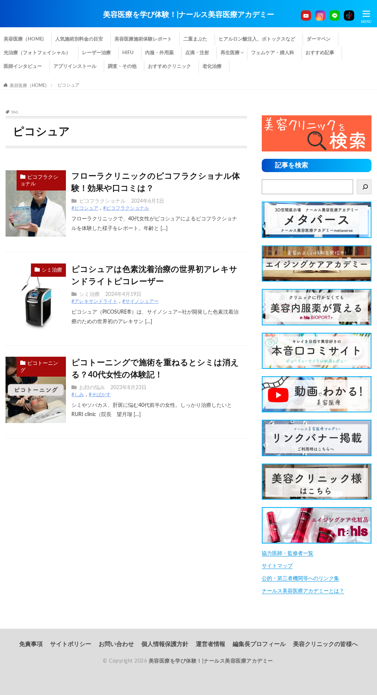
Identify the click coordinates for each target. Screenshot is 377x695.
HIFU (128, 52)
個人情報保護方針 (164, 644)
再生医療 (230, 52)
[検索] (364, 186)
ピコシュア (68, 85)
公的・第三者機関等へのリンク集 (300, 578)
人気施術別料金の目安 (79, 39)
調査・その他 (122, 66)
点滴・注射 (197, 52)
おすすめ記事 (320, 52)
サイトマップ (277, 566)
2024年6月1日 (147, 201)
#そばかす (100, 394)
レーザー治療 (96, 52)
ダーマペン (319, 39)
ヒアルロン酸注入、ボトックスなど (257, 39)
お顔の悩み (92, 387)
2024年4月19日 (123, 294)
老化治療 (212, 66)
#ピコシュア (84, 208)
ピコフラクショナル (39, 181)
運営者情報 (210, 644)
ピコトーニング (39, 367)
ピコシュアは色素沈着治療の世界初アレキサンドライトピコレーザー (154, 275)
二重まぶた (195, 39)
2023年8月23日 (128, 387)
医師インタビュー (23, 66)
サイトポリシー (70, 644)
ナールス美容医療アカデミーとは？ (303, 591)
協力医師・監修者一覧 (287, 553)
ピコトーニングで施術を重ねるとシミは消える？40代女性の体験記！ (155, 369)
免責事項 (31, 644)
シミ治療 (52, 270)
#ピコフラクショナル (126, 208)
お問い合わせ (116, 644)
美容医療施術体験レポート (143, 39)
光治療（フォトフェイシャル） (37, 52)
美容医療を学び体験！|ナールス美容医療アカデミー (188, 14)
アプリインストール (74, 66)
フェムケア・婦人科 (272, 52)
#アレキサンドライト (94, 301)
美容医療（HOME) (24, 39)
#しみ (77, 394)
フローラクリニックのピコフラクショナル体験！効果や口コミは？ (155, 182)
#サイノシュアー (140, 301)
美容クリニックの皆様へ (325, 644)
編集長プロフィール (259, 644)
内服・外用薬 (159, 52)
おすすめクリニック (169, 66)
